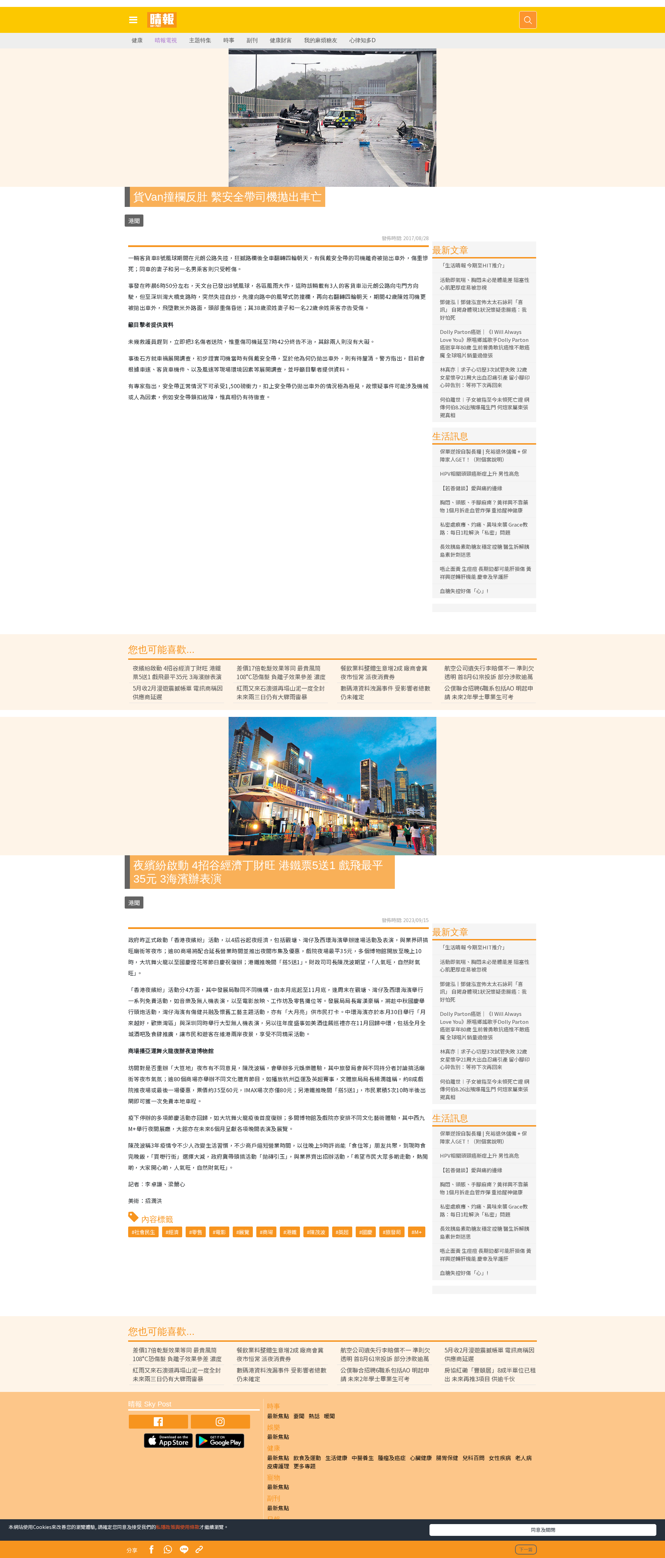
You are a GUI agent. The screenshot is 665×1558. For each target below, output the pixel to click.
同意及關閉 (543, 1529)
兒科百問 (473, 1458)
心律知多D (362, 40)
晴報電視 (166, 40)
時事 (228, 40)
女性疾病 (500, 1458)
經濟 (173, 1232)
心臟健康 (421, 1458)
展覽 (244, 1232)
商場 (268, 1232)
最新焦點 (278, 1416)
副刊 (252, 40)
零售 (197, 1232)
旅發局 (393, 1232)
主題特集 (200, 40)
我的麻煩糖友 (320, 40)
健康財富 (281, 40)
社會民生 (144, 1232)
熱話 (314, 1416)
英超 (343, 1232)
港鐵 (291, 1232)
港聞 (134, 220)
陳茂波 (317, 1232)
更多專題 (304, 1466)
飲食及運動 (307, 1458)
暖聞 (329, 1416)
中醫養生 (363, 1458)
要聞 (298, 1416)
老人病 (523, 1458)
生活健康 (336, 1458)
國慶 (367, 1232)
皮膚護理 (278, 1466)
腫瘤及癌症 (392, 1458)
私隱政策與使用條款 (178, 1526)
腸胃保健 (447, 1458)
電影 (220, 1232)
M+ (418, 1232)
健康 (137, 40)
